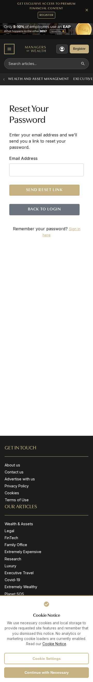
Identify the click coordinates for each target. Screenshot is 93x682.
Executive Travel (19, 573)
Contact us (14, 472)
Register (46, 15)
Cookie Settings (47, 658)
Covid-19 (12, 580)
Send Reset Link (44, 190)
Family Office (16, 545)
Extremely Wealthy (21, 587)
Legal (9, 531)
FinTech (11, 538)
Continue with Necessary (47, 672)
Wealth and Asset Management (38, 79)
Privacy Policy (17, 486)
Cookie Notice (54, 644)
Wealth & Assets (19, 524)
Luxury (10, 566)
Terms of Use (17, 500)
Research (13, 559)
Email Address (23, 158)
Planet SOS (14, 594)
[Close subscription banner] (87, 10)
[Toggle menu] (9, 49)
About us (12, 465)
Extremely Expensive (23, 551)
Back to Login (44, 209)
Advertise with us (20, 479)
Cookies (12, 493)
